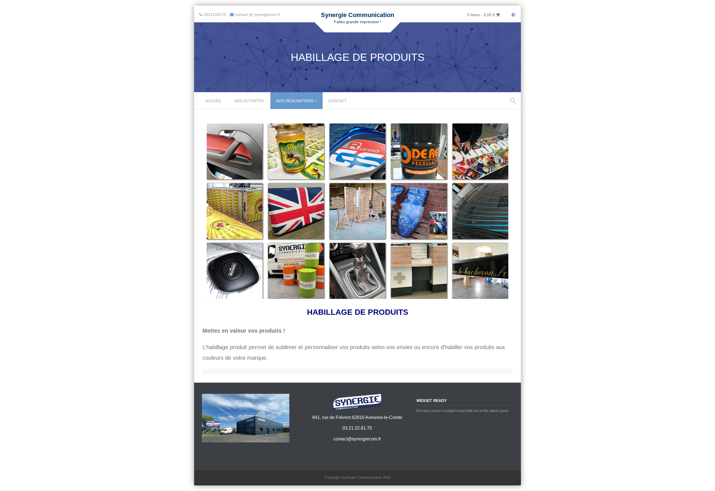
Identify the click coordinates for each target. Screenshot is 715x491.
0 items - (481, 15)
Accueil (213, 101)
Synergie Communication (357, 14)
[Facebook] (513, 15)
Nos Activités (249, 101)
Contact (337, 101)
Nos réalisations (294, 101)
